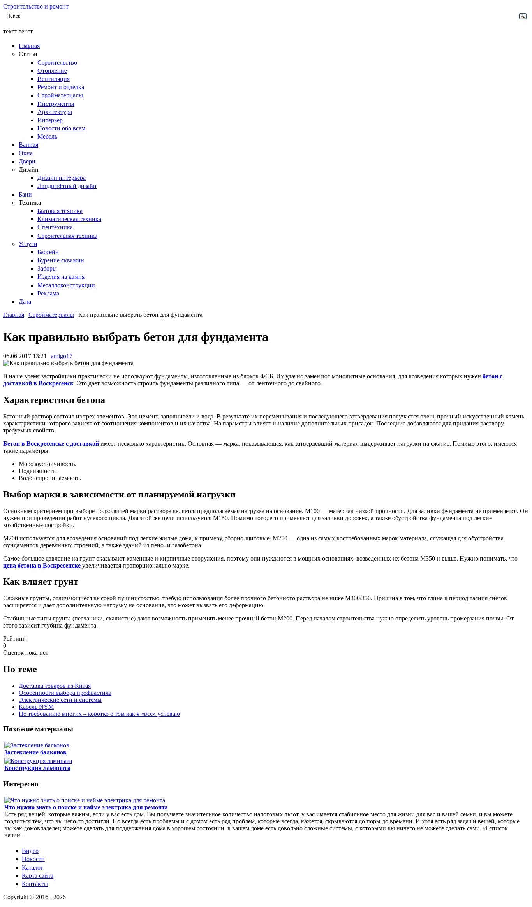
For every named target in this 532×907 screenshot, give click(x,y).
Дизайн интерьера (61, 177)
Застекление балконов (35, 752)
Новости (33, 859)
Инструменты (55, 103)
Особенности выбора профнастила (65, 692)
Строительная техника (67, 235)
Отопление (52, 70)
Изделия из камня (61, 276)
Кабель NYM (36, 706)
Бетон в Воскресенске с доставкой (51, 443)
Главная (29, 45)
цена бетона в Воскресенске (42, 565)
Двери (27, 161)
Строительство (57, 62)
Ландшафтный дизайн (67, 186)
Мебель (47, 136)
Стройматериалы (60, 95)
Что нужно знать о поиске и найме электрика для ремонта (86, 807)
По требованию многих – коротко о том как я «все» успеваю (99, 713)
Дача (25, 301)
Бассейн (48, 252)
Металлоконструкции (66, 285)
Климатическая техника (69, 219)
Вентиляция (53, 79)
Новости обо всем (61, 128)
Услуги (28, 244)
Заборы (47, 268)
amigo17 (61, 356)
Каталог (32, 867)
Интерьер (50, 120)
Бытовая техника (60, 210)
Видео (30, 850)
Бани (25, 194)
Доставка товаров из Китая (55, 685)
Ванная (28, 144)
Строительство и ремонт (36, 6)
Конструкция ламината (37, 768)
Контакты (35, 884)
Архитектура (54, 112)
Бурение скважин (60, 260)
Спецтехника (55, 227)
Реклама (48, 293)
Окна (26, 153)
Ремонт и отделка (60, 87)
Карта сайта (37, 875)
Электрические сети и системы (60, 699)
